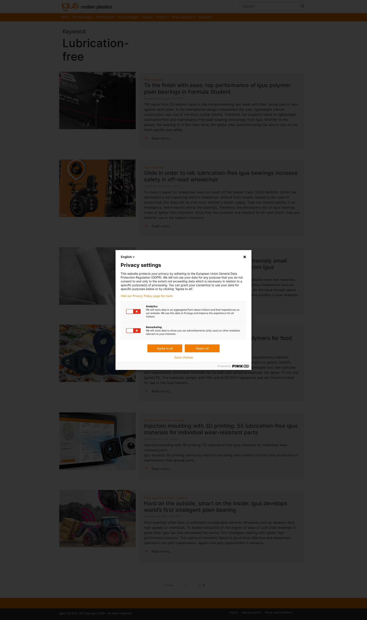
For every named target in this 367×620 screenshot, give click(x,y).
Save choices (183, 357)
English (126, 257)
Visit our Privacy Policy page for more (147, 296)
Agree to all (165, 348)
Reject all (202, 348)
